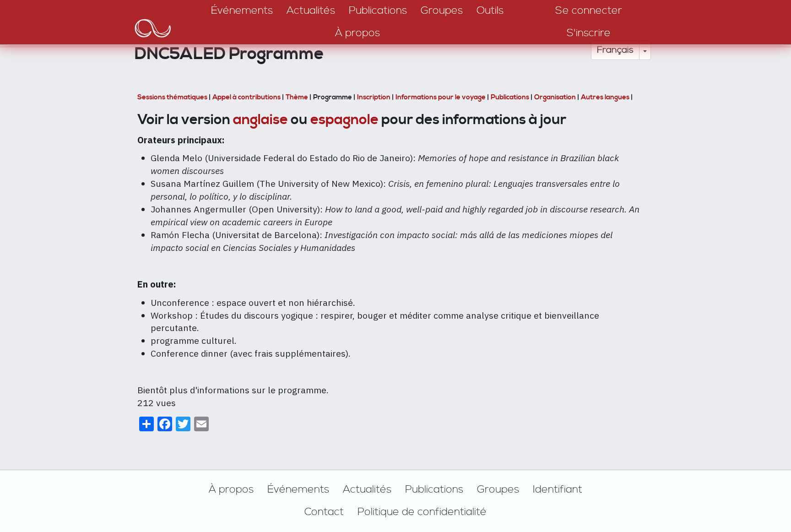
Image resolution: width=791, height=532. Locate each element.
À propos (231, 489)
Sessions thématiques (173, 97)
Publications (511, 97)
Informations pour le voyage (441, 97)
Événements (298, 489)
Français (615, 50)
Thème (297, 97)
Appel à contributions (247, 97)
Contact (324, 512)
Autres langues (605, 97)
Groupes (498, 489)
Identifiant (557, 489)
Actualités (367, 489)
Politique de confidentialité (422, 512)
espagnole (344, 120)
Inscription (374, 97)
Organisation (555, 97)
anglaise (260, 120)
